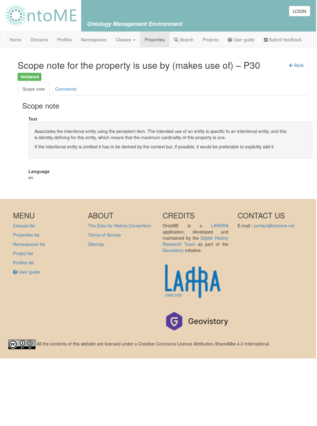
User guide (243, 39)
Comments (66, 89)
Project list (23, 253)
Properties (155, 39)
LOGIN (299, 11)
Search (186, 39)
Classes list (24, 225)
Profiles (64, 39)
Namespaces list (29, 244)
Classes (124, 39)
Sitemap (96, 244)
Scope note (34, 89)
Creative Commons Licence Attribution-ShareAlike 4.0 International (203, 344)
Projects (211, 39)
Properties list (26, 235)
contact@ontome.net (274, 225)
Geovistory (173, 250)
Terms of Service (104, 235)
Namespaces (93, 39)
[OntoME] (40, 15)
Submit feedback (285, 39)
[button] (296, 65)
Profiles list (23, 262)
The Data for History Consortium (119, 225)
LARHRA (219, 225)
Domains (39, 39)
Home (15, 39)
